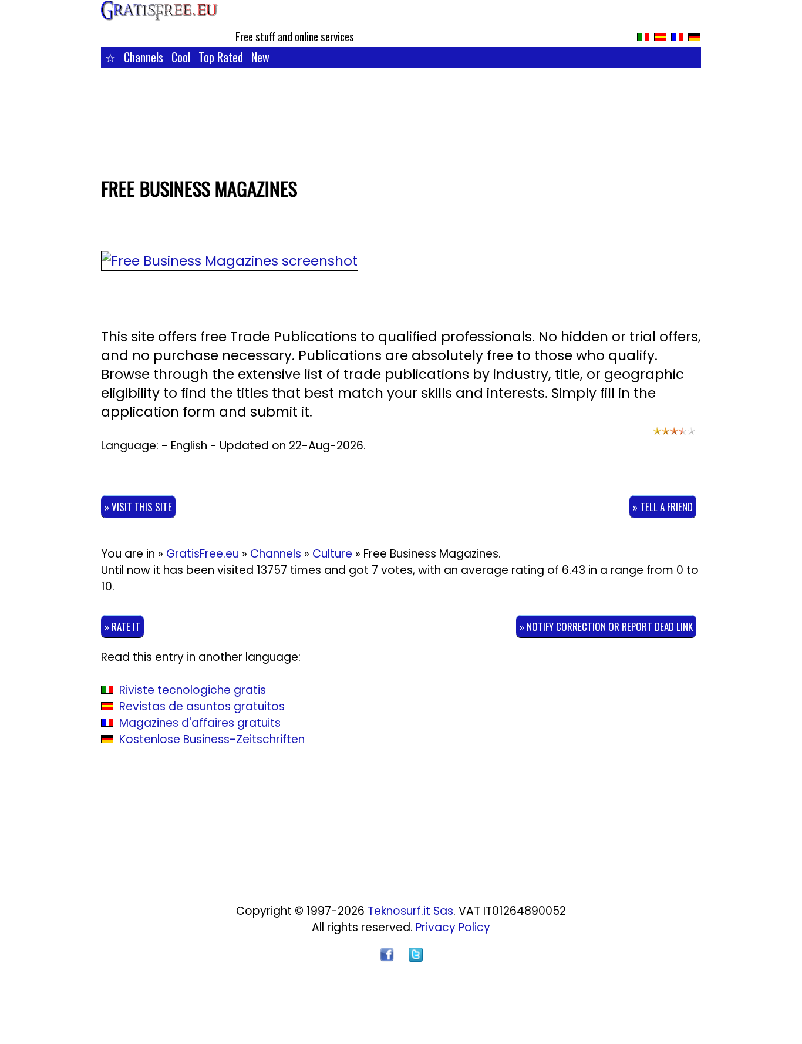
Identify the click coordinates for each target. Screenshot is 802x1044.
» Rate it (122, 626)
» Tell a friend (663, 506)
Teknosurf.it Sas (410, 911)
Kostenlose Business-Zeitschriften (212, 739)
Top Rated (220, 57)
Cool (180, 57)
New (260, 57)
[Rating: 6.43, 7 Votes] (674, 436)
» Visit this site (138, 506)
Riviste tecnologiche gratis (192, 690)
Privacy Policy (453, 927)
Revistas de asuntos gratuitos (202, 706)
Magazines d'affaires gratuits (200, 723)
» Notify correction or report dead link (606, 626)
